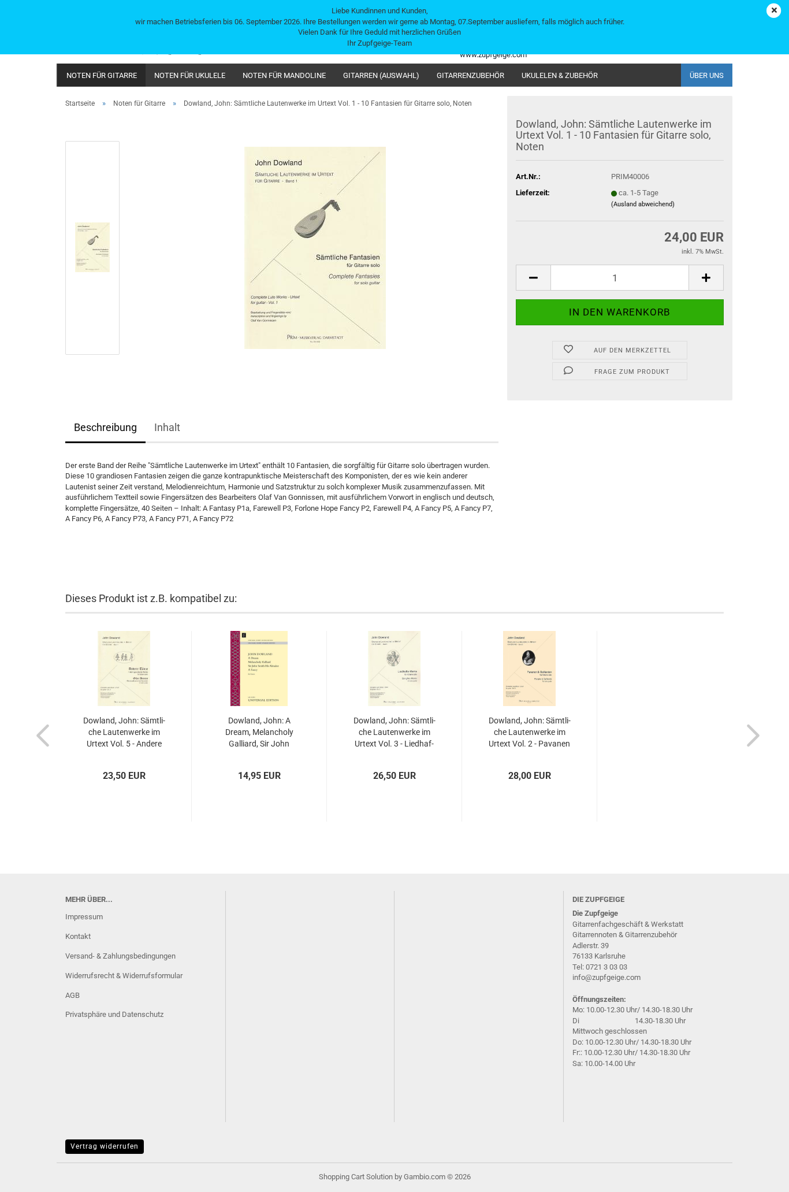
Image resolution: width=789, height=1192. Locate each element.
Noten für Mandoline (284, 75)
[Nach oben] (757, 1175)
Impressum (84, 916)
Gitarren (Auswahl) (381, 75)
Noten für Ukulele (189, 75)
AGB (72, 995)
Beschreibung (105, 427)
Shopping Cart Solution (356, 1176)
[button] (533, 278)
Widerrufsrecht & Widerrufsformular (124, 975)
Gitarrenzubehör (470, 75)
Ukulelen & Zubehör (560, 75)
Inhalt (167, 427)
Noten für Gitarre (101, 75)
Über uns (707, 75)
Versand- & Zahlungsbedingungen (120, 956)
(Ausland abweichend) (643, 204)
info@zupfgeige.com (606, 977)
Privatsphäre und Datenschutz (114, 1014)
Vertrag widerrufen (104, 1146)
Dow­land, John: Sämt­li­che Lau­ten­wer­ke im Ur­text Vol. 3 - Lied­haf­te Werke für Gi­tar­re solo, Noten (394, 732)
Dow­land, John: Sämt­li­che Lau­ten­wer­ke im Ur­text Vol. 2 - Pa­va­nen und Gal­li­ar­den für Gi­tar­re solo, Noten (530, 732)
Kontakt (78, 936)
